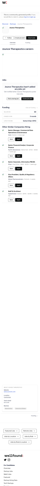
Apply (18, 139)
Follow (9, 38)
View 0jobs (31, 38)
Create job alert (20, 38)
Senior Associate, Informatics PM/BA (21, 162)
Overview (7, 468)
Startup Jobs (8, 471)
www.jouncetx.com (9, 391)
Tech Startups (8, 483)
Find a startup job (13, 98)
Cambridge (7, 397)
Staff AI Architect (14, 191)
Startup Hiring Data (10, 480)
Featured (7, 477)
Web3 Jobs (7, 474)
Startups (13, 24)
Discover (5, 24)
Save (11, 139)
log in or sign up (29, 17)
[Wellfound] (4, 2)
